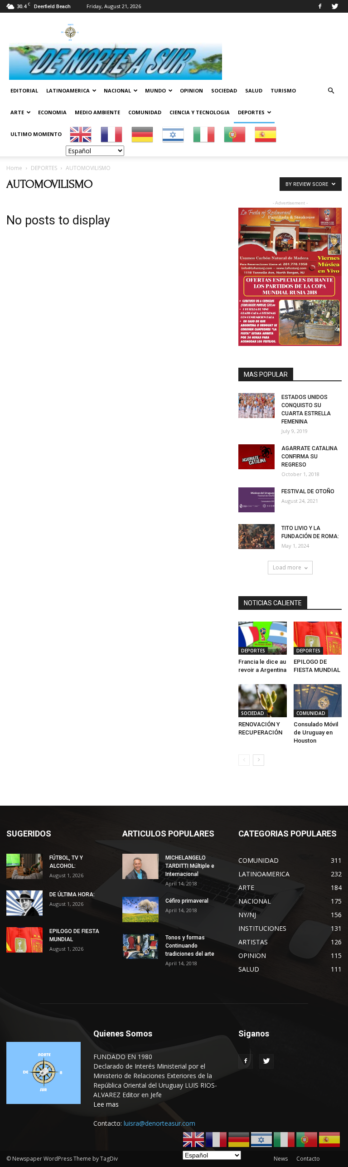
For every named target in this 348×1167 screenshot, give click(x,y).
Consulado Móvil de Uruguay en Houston (316, 732)
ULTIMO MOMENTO (36, 134)
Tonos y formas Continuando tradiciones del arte (189, 945)
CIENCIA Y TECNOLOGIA (199, 112)
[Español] (266, 134)
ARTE (17, 112)
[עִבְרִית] (173, 134)
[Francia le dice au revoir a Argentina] (262, 638)
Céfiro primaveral (186, 901)
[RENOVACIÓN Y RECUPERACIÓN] (262, 700)
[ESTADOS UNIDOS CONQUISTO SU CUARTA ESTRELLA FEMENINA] (256, 405)
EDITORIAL (24, 90)
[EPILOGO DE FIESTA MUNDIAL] (318, 638)
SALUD (253, 90)
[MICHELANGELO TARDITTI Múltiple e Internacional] (140, 866)
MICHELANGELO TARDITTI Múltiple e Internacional (189, 866)
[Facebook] (320, 6)
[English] (81, 134)
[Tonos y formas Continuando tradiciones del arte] (140, 946)
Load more (287, 567)
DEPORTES (251, 112)
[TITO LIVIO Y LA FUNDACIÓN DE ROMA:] (256, 536)
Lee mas (106, 1104)
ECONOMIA (52, 112)
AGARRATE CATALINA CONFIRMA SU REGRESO (309, 456)
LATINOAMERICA (68, 90)
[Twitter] (335, 6)
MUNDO (155, 90)
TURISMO (283, 90)
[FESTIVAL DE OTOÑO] (256, 499)
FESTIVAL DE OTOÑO (307, 491)
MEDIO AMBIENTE (97, 112)
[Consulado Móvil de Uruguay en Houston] (318, 700)
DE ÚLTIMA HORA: (72, 894)
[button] (331, 91)
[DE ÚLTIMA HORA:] (24, 902)
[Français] (112, 134)
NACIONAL (117, 90)
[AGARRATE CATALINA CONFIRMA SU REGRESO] (256, 456)
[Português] (235, 134)
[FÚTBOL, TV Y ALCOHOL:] (24, 866)
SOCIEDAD (224, 90)
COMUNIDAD (144, 112)
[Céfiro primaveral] (140, 909)
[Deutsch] (142, 134)
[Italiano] (204, 134)
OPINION (191, 90)
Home (14, 168)
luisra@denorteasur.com (159, 1123)
